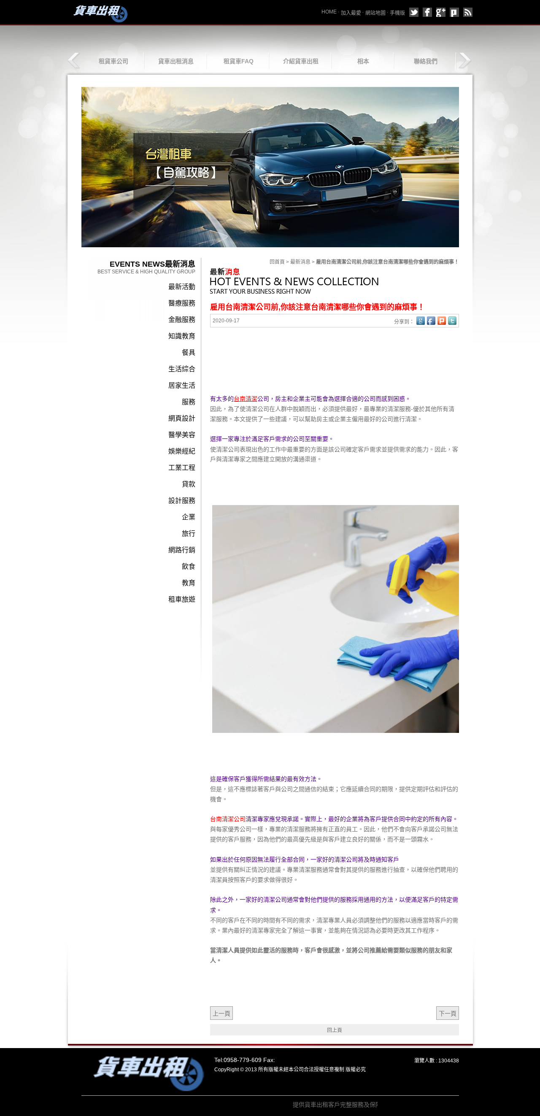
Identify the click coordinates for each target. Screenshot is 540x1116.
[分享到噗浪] (454, 12)
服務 (188, 401)
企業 (188, 517)
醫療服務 (181, 303)
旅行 (188, 533)
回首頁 (277, 262)
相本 (363, 61)
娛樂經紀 (181, 451)
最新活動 (181, 286)
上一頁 (221, 1013)
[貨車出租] (99, 13)
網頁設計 (181, 418)
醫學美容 (181, 434)
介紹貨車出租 (301, 61)
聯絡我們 (425, 61)
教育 (188, 582)
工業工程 (181, 467)
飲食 (188, 566)
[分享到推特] (413, 12)
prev (74, 60)
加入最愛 (351, 13)
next (464, 60)
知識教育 (181, 336)
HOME (329, 12)
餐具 (188, 352)
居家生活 (181, 385)
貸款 (188, 484)
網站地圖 (375, 13)
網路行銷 (181, 550)
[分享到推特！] (452, 320)
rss (467, 12)
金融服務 (181, 319)
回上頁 (334, 1030)
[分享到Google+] (441, 12)
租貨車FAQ (239, 61)
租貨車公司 (113, 61)
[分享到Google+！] (420, 320)
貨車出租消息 (176, 61)
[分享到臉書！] (431, 320)
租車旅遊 (181, 599)
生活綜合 (181, 369)
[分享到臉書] (427, 12)
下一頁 (447, 1013)
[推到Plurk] (441, 320)
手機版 (397, 13)
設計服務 (181, 500)
